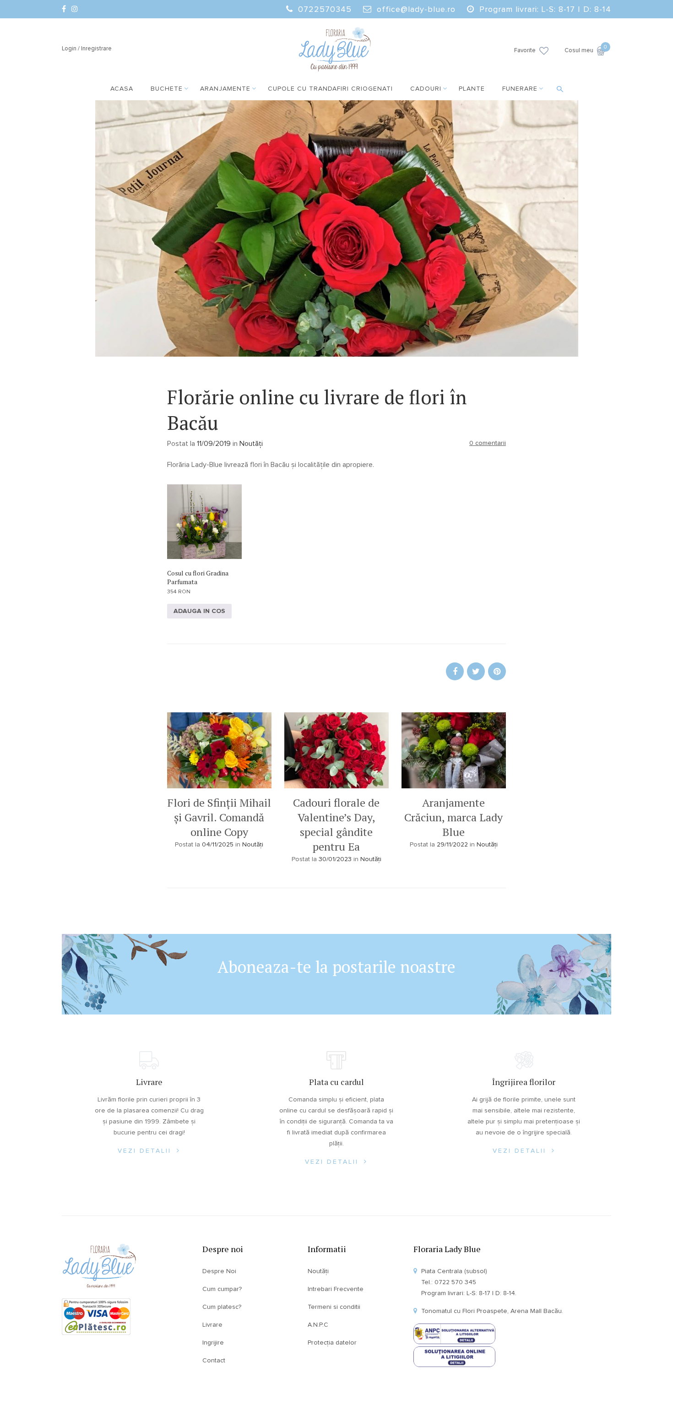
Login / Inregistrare (87, 49)
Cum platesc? (221, 1307)
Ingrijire (213, 1343)
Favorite (525, 51)
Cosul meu (584, 50)
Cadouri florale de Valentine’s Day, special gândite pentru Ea (336, 824)
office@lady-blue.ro (416, 9)
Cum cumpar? (222, 1289)
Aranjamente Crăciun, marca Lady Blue (453, 817)
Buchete (167, 89)
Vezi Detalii (146, 1151)
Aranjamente (225, 89)
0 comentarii (487, 443)
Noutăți (251, 443)
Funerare (519, 89)
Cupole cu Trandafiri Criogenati (330, 89)
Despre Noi (219, 1271)
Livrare (212, 1325)
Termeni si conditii (334, 1307)
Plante (472, 89)
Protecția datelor (332, 1343)
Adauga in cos (199, 611)
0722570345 (325, 9)
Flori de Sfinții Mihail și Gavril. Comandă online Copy (219, 817)
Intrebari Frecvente (336, 1289)
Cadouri (425, 89)
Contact (213, 1360)
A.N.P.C (318, 1325)
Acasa (121, 89)
